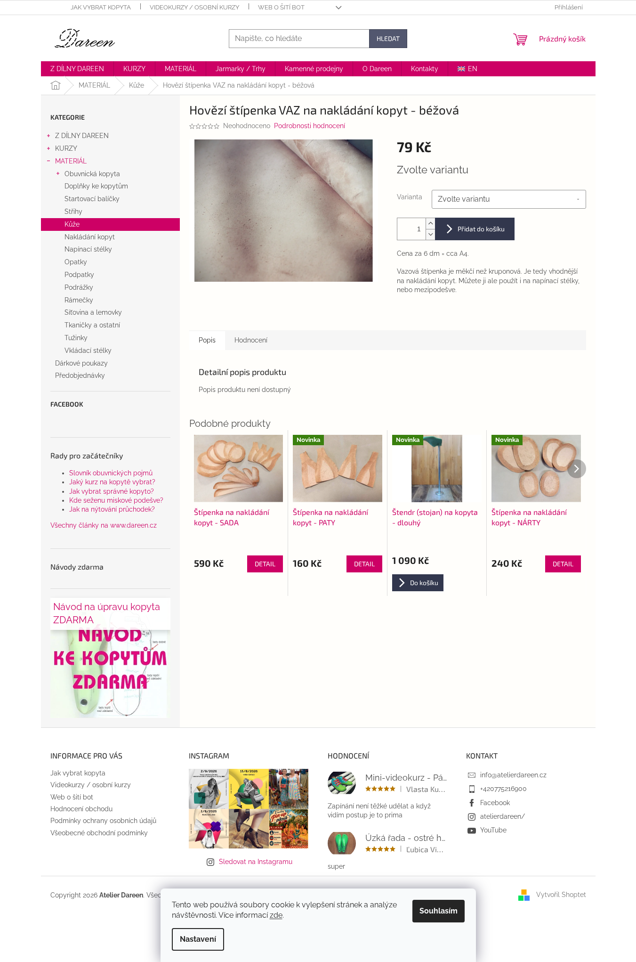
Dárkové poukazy (81, 363)
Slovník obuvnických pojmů (111, 473)
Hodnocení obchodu (81, 809)
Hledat (388, 38)
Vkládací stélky (88, 350)
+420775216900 (503, 788)
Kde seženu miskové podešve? (116, 500)
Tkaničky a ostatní (92, 325)
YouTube (493, 830)
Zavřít (445, 316)
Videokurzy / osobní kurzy (194, 7)
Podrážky (78, 287)
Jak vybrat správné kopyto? (111, 491)
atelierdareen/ (502, 816)
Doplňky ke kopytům (96, 186)
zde (276, 915)
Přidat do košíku (481, 229)
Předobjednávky (80, 375)
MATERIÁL (71, 161)
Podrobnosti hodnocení (309, 126)
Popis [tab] (207, 340)
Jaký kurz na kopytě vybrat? (112, 482)
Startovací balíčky (92, 199)
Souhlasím (438, 910)
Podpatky (79, 274)
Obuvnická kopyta (92, 174)
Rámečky (78, 300)
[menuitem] (77, 68)
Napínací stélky (88, 249)
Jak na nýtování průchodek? (112, 509)
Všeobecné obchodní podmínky (99, 833)
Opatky (75, 262)
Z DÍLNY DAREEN (82, 135)
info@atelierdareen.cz (513, 775)
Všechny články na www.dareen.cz (103, 525)
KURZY (66, 148)
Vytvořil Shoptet (561, 894)
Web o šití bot (281, 7)
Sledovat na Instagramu (255, 861)
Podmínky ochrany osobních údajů (103, 820)
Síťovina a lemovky (93, 312)
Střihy (73, 211)
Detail (265, 564)
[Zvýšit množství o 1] (430, 223)
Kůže (72, 224)
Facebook (495, 803)
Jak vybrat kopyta (101, 7)
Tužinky (76, 338)
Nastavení (198, 939)
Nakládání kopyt (89, 237)
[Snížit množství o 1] (430, 234)
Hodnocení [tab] (250, 340)
